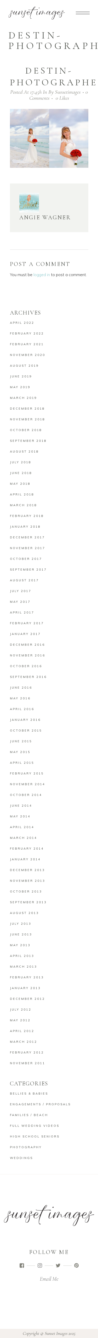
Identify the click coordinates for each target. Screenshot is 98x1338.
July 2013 (20, 924)
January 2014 (25, 859)
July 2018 (20, 462)
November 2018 (27, 419)
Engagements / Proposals (40, 1104)
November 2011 (27, 1063)
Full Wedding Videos (34, 1126)
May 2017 (20, 602)
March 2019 (23, 398)
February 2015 (27, 773)
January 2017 (25, 634)
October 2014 (26, 795)
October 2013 (26, 891)
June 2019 (21, 376)
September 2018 (28, 441)
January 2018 (25, 526)
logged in (41, 274)
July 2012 (20, 1009)
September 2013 (28, 902)
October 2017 (26, 559)
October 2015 (26, 730)
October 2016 (26, 666)
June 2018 (21, 473)
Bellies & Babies (29, 1093)
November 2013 (27, 881)
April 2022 (22, 323)
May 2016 (20, 698)
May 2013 (20, 945)
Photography (26, 1147)
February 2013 (27, 977)
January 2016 (25, 720)
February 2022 (27, 333)
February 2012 (27, 1052)
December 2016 (27, 644)
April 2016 (22, 709)
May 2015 (20, 752)
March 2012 (23, 1042)
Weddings (21, 1158)
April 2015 (22, 763)
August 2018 (24, 451)
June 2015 (21, 741)
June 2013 (21, 934)
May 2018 (20, 484)
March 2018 (23, 505)
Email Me (49, 1278)
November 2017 (27, 548)
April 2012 (22, 1031)
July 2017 (20, 591)
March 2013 (23, 966)
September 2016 (28, 677)
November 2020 (27, 355)
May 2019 (20, 387)
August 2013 (24, 913)
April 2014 (22, 827)
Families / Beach (29, 1115)
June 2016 (21, 687)
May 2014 (20, 816)
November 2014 (27, 784)
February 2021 (27, 344)
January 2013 (25, 988)
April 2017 (22, 612)
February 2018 (27, 516)
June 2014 (21, 805)
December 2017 (27, 537)
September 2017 (28, 569)
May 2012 (20, 1020)
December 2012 (27, 999)
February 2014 (27, 848)
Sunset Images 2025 (60, 1333)
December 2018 (27, 408)
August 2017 (24, 580)
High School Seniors (35, 1136)
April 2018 (22, 494)
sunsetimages (67, 92)
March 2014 (23, 838)
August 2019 (24, 365)
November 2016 (27, 655)
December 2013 (27, 870)
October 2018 (26, 430)
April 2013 (22, 956)
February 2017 (27, 623)
